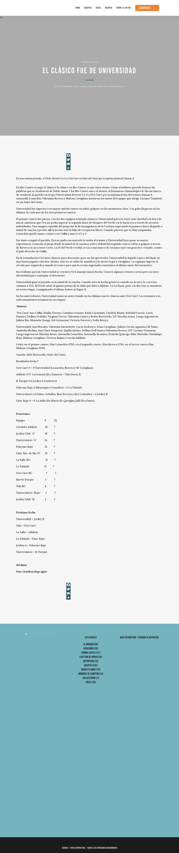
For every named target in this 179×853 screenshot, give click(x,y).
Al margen (88, 644)
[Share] (89, 168)
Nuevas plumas (88, 669)
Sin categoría (89, 678)
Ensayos (88, 665)
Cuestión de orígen (88, 657)
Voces (88, 682)
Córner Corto (89, 62)
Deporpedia (88, 661)
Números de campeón (88, 674)
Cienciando (88, 648)
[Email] (89, 164)
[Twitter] (89, 160)
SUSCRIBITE (145, 8)
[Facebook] (89, 155)
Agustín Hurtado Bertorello (106, 86)
